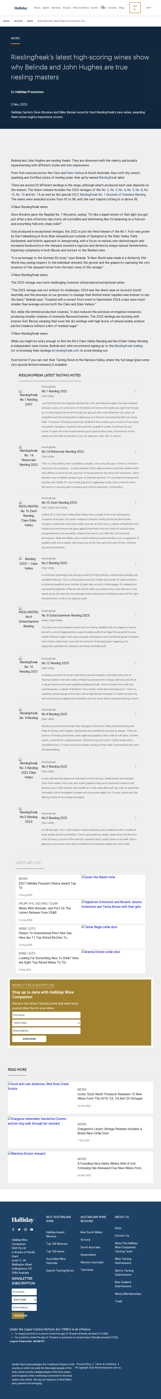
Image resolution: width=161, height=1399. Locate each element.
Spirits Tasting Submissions (124, 1272)
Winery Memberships (128, 1293)
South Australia (90, 1247)
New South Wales (91, 1232)
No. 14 (35, 194)
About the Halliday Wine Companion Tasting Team (126, 1247)
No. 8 (139, 190)
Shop (121, 7)
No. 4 (122, 190)
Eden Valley (75, 173)
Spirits (46, 7)
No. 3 (113, 190)
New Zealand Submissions (123, 1284)
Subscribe (29, 1039)
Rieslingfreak (108, 177)
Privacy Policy (84, 1364)
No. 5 (130, 190)
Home (6, 21)
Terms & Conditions (105, 1364)
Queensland (88, 1254)
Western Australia (91, 1262)
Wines (37, 7)
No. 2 (105, 190)
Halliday (21, 7)
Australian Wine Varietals (56, 1261)
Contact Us (122, 1235)
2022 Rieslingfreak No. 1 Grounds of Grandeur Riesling (109, 194)
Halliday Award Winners (55, 1234)
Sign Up (135, 7)
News (30, 21)
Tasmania (86, 1269)
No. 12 (20, 194)
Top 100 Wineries (57, 1243)
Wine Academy (81, 7)
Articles (67, 7)
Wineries (56, 7)
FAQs (118, 1228)
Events (94, 7)
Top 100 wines (55, 1251)
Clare (56, 173)
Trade (118, 1301)
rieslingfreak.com (67, 350)
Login (148, 7)
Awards (112, 7)
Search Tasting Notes (60, 1270)
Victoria (85, 1239)
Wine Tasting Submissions (123, 1261)
